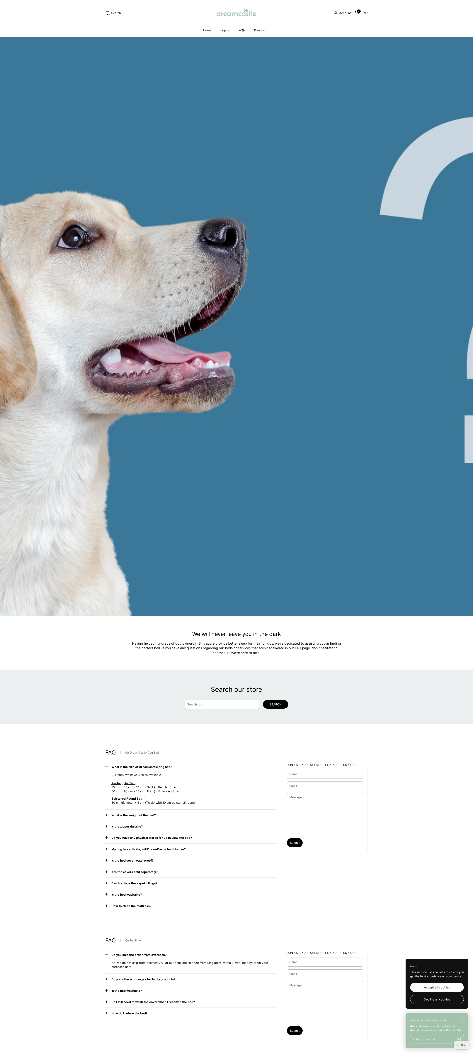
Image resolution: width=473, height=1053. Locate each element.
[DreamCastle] (236, 13)
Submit (295, 843)
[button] (113, 13)
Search (276, 704)
